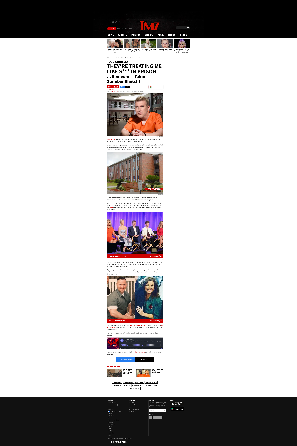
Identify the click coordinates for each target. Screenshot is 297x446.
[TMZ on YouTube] (157, 417)
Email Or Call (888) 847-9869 (124, 28)
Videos (149, 35)
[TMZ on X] (111, 22)
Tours (171, 35)
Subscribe (164, 410)
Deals (183, 35)
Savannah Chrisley (151, 382)
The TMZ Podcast (135, 388)
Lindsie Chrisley (128, 382)
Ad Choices (110, 409)
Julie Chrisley (139, 382)
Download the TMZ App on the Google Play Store (177, 409)
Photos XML (111, 433)
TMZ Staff (111, 89)
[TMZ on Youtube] (113, 22)
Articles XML (111, 415)
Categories (110, 422)
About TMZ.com (112, 402)
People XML (111, 430)
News (111, 35)
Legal (155, 385)
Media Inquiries (132, 411)
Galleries (110, 426)
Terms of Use (111, 407)
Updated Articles (112, 418)
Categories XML (112, 424)
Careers (131, 407)
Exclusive (148, 385)
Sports (122, 35)
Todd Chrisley (117, 382)
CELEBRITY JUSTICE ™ (137, 385)
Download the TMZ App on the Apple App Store (177, 404)
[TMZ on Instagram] (116, 22)
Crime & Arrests (117, 385)
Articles (110, 413)
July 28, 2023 (115, 91)
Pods (160, 35)
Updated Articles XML (113, 420)
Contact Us (131, 402)
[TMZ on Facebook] (108, 22)
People (109, 428)
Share (126, 360)
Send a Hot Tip (132, 405)
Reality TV (127, 385)
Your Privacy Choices (116, 411)
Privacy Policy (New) (113, 405)
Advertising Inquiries (134, 409)
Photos (135, 35)
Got (112, 29)
